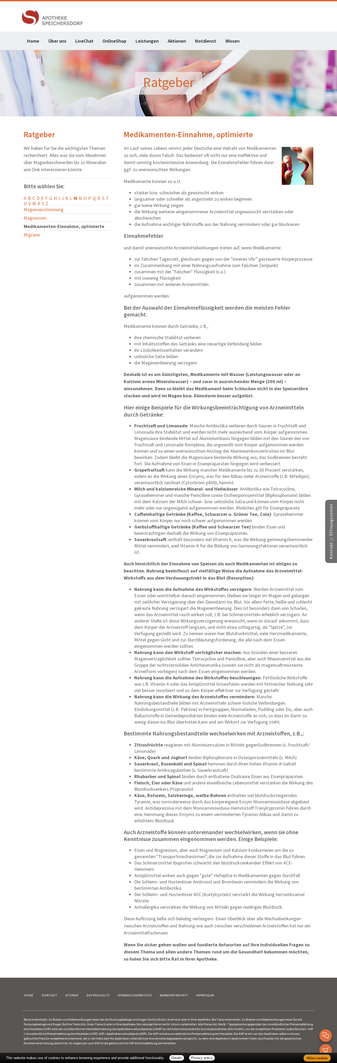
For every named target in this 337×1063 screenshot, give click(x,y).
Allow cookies (317, 1058)
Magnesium (35, 218)
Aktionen (177, 41)
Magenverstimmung (43, 209)
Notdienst (205, 41)
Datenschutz (98, 995)
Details (176, 1058)
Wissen (232, 41)
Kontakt (49, 995)
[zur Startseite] (52, 17)
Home (33, 41)
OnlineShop (114, 41)
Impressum (205, 995)
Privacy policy (202, 1058)
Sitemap (72, 995)
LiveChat (84, 41)
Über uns (57, 41)
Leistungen (147, 41)
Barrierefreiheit (174, 995)
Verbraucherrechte (135, 995)
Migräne (32, 235)
